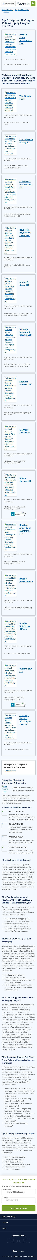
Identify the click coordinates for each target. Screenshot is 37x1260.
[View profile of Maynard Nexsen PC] (10, 437)
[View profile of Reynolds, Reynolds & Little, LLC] (10, 240)
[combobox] (18, 1192)
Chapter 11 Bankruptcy (22, 10)
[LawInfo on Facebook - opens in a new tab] (9, 1241)
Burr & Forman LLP (25, 479)
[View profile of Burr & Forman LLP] (10, 484)
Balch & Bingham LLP (26, 580)
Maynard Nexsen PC (24, 431)
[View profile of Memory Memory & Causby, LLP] (10, 339)
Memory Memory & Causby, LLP (25, 332)
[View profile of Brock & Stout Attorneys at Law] (10, 44)
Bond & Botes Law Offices (24, 626)
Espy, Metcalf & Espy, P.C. (26, 141)
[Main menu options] (9, 3)
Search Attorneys (18, 1208)
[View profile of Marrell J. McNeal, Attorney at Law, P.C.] (10, 726)
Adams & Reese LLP (24, 283)
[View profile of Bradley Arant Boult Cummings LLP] (10, 537)
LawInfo (5, 1222)
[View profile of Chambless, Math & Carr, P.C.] (10, 190)
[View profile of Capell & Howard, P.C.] (10, 389)
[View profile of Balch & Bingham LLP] (10, 585)
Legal (4, 1228)
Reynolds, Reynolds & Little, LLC (25, 232)
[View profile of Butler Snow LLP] (10, 675)
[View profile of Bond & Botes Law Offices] (10, 631)
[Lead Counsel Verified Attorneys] (6, 789)
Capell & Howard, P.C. (25, 383)
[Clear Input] (33, 1192)
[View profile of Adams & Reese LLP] (10, 290)
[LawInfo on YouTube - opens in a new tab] (21, 1241)
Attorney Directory (7, 10)
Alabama (6, 12)
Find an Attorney (8, 1216)
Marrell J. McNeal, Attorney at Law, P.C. (25, 720)
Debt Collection (10, 771)
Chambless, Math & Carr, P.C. (25, 184)
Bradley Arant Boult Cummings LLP (25, 529)
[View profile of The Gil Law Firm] (10, 101)
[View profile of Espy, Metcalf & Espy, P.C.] (10, 145)
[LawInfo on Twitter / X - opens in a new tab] (15, 1241)
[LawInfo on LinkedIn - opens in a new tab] (28, 1241)
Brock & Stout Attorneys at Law (25, 39)
